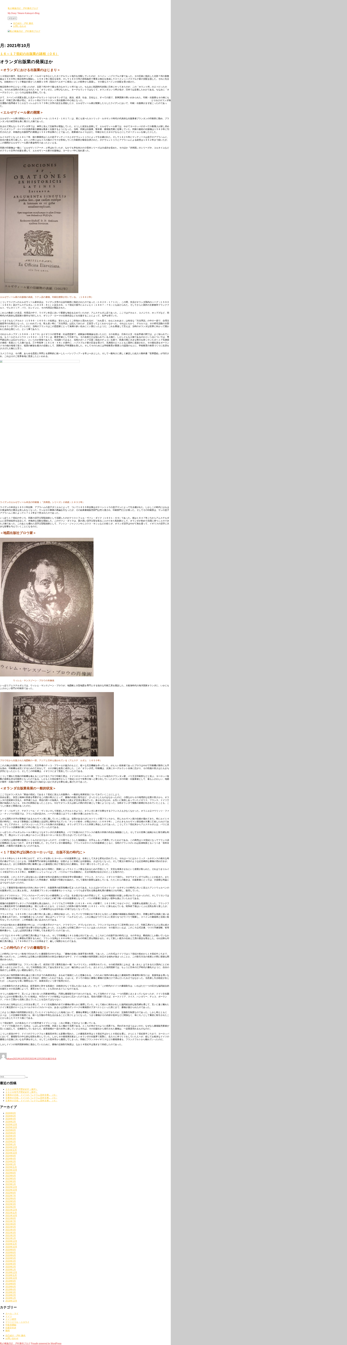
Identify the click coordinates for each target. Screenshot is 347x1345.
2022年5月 (10, 1201)
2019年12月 (11, 1272)
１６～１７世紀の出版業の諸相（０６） (29, 54)
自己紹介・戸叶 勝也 (23, 23)
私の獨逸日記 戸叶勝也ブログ (23, 8)
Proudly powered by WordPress (46, 1343)
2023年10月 (11, 1170)
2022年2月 (10, 1207)
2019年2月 (10, 1295)
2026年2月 (10, 1121)
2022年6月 (10, 1198)
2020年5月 (10, 1258)
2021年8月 (10, 1218)
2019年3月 (10, 1292)
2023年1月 (10, 1184)
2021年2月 (10, 1235)
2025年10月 (11, 1127)
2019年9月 (10, 1281)
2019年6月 (10, 1287)
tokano (10, 1058)
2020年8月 (10, 1252)
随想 (7, 1330)
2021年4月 (10, 1230)
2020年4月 (10, 1261)
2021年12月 (11, 1210)
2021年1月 (10, 1238)
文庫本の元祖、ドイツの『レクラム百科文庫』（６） (31, 1095)
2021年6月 (10, 1224)
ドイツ (8, 1316)
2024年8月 (10, 1156)
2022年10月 (11, 1190)
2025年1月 (10, 1144)
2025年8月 (10, 1130)
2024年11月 (11, 1150)
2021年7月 (10, 1221)
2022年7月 (10, 1195)
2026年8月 (10, 1113)
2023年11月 (11, 1167)
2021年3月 (10, 1232)
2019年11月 (11, 1275)
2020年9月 (10, 1250)
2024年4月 (10, 1158)
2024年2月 (10, 1161)
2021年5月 (10, 1227)
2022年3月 (10, 1204)
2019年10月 (11, 1278)
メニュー (12, 18)
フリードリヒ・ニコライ (17, 1322)
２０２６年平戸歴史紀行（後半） (21, 1089)
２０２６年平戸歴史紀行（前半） (21, 1092)
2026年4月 (10, 1119)
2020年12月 (11, 1241)
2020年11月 (11, 1244)
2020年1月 (10, 1269)
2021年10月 (11, 1215)
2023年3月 (10, 1181)
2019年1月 (10, 1298)
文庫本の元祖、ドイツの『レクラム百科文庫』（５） (31, 1098)
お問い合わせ (19, 26)
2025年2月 (10, 1141)
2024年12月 (11, 1147)
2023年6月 (10, 1176)
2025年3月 (10, 1139)
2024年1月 (10, 1164)
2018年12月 (11, 1301)
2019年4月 (10, 1289)
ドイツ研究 (10, 1319)
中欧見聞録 (10, 1325)
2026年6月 (10, 1116)
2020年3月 (10, 1264)
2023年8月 (10, 1173)
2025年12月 (11, 1124)
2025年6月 (10, 1133)
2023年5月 (10, 1178)
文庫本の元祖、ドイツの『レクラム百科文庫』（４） (31, 1100)
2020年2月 (10, 1267)
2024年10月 (11, 1153)
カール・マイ (11, 1313)
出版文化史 (51, 1058)
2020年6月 (10, 1255)
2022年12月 (11, 1187)
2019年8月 (10, 1284)
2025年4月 (10, 1136)
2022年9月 (10, 1193)
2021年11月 (11, 1213)
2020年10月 (11, 1247)
